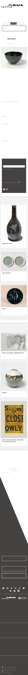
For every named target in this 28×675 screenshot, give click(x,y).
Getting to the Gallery (10, 663)
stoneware (5, 123)
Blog (16, 626)
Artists (13, 18)
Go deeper (22, 18)
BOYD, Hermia (6, 310)
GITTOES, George (7, 354)
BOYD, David (5, 309)
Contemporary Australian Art (10, 101)
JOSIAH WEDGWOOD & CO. (10, 273)
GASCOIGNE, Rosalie (8, 441)
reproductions (12, 466)
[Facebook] (4, 187)
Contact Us (7, 667)
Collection (12, 11)
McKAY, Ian (11, 43)
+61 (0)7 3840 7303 (9, 665)
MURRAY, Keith (6, 277)
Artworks (5, 18)
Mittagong (5, 140)
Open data (4, 626)
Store (3, 629)
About (16, 628)
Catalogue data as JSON (10, 180)
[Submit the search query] (3, 28)
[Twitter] (7, 187)
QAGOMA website (7, 628)
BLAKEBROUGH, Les (8, 393)
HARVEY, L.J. (5, 243)
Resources (20, 23)
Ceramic (4, 115)
